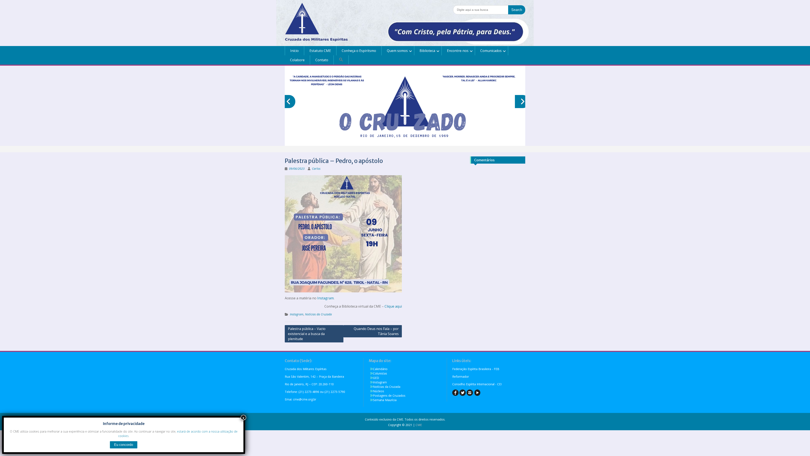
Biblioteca (427, 50)
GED (376, 378)
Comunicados (491, 50)
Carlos (316, 169)
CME (419, 425)
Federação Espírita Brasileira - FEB (475, 369)
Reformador (460, 377)
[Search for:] (489, 10)
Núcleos (378, 391)
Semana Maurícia (385, 400)
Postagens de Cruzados (389, 396)
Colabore (297, 60)
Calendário (380, 369)
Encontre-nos (457, 50)
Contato (321, 60)
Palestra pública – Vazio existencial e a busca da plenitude (306, 333)
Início (294, 50)
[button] (341, 59)
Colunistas (380, 373)
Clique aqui (393, 306)
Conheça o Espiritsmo (359, 50)
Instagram (325, 298)
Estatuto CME (320, 50)
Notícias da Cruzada (318, 314)
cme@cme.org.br (304, 399)
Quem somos (397, 50)
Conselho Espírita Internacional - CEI (477, 384)
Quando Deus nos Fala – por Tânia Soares (376, 331)
